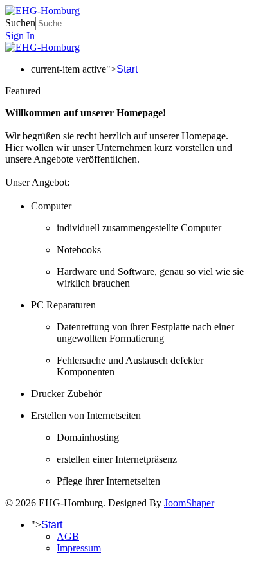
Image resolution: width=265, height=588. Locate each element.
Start (127, 69)
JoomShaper (189, 502)
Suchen (20, 22)
